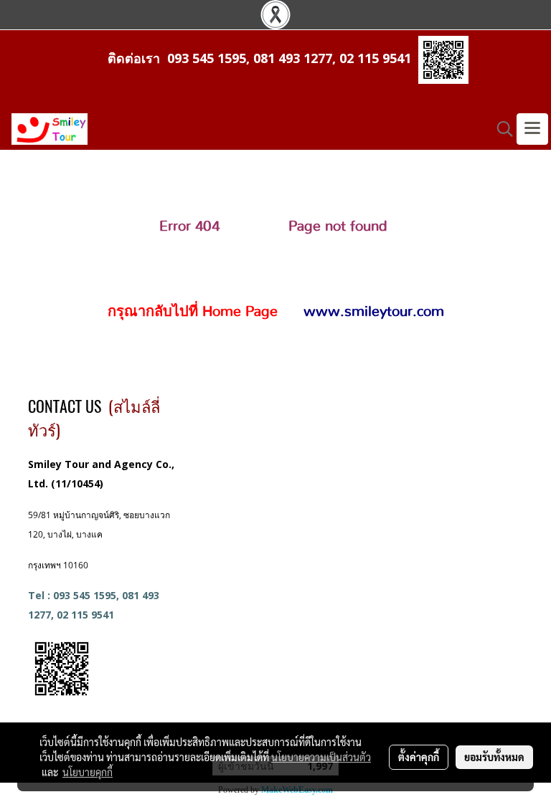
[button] (500, 129)
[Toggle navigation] (532, 129)
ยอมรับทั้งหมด (494, 756)
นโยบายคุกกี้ (87, 771)
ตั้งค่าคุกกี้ (418, 756)
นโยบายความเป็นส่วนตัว (321, 756)
